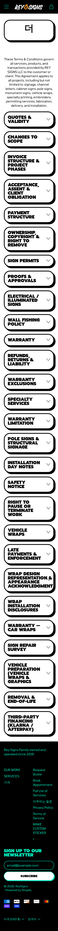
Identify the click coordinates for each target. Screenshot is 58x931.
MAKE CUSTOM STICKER (39, 828)
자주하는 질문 (42, 801)
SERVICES (11, 776)
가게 (7, 782)
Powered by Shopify (18, 890)
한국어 (32, 919)
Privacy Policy (43, 807)
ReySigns (21, 886)
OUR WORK (12, 770)
